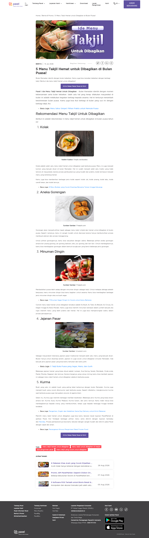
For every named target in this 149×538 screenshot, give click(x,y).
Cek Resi (55, 511)
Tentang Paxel (37, 3)
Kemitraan (70, 3)
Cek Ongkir (56, 508)
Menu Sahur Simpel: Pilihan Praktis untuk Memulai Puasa (74, 108)
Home (38, 15)
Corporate (37, 508)
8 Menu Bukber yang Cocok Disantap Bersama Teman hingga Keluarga (75, 187)
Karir (107, 3)
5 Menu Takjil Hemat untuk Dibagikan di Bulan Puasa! (75, 15)
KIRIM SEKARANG (132, 4)
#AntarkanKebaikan (20, 516)
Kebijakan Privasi (58, 517)
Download (84, 3)
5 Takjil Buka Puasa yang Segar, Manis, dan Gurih (71, 366)
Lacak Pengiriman (96, 4)
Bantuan (55, 505)
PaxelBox (37, 516)
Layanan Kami (54, 3)
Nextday (42, 422)
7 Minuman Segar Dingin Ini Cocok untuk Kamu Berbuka (70, 300)
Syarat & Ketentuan (58, 515)
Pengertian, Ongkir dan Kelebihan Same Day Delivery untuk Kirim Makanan (77, 411)
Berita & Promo (47, 15)
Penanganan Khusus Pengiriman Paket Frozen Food (68, 429)
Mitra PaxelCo (38, 511)
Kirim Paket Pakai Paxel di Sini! (74, 86)
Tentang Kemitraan (40, 505)
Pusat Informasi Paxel (21, 511)
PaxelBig (37, 513)
